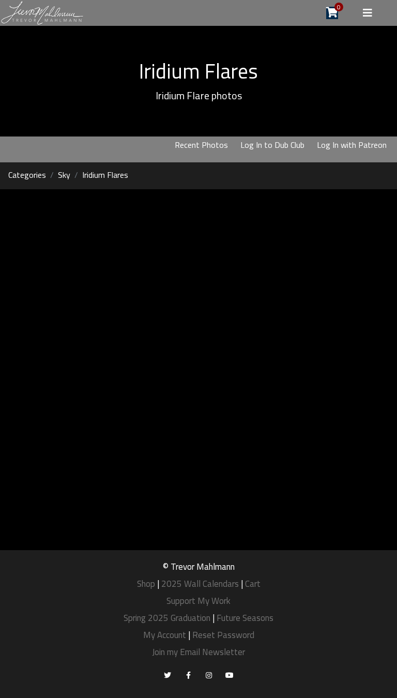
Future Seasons (245, 618)
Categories (27, 175)
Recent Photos (201, 145)
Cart (253, 583)
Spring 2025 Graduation (167, 618)
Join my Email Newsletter (198, 652)
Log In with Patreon (352, 145)
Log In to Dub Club (272, 145)
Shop (146, 583)
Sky (64, 175)
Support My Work (198, 601)
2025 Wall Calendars (200, 583)
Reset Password (223, 635)
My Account (164, 635)
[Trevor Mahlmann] (42, 12)
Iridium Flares (105, 175)
